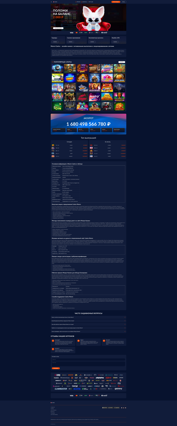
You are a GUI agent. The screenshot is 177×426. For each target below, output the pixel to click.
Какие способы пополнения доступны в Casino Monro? (63, 317)
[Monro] (55, 2)
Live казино (53, 410)
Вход (123, 1)
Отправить (55, 368)
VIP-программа (54, 414)
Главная (53, 407)
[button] (51, 1)
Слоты (52, 408)
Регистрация (116, 1)
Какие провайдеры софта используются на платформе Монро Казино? (66, 331)
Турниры (53, 413)
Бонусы (52, 411)
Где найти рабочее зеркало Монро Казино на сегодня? (63, 324)
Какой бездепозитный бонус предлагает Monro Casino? (63, 320)
